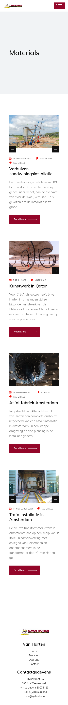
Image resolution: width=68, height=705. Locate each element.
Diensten (34, 655)
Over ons (34, 659)
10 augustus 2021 (22, 392)
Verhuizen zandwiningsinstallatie (30, 171)
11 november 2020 (23, 509)
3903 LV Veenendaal (34, 683)
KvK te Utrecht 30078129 (34, 687)
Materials (19, 163)
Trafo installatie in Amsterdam (26, 517)
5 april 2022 (19, 280)
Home (34, 651)
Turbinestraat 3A (34, 679)
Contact (34, 664)
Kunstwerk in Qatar (28, 285)
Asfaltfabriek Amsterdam (33, 402)
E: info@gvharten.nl (34, 696)
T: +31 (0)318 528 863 (34, 691)
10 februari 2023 (22, 158)
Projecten (46, 158)
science (45, 392)
